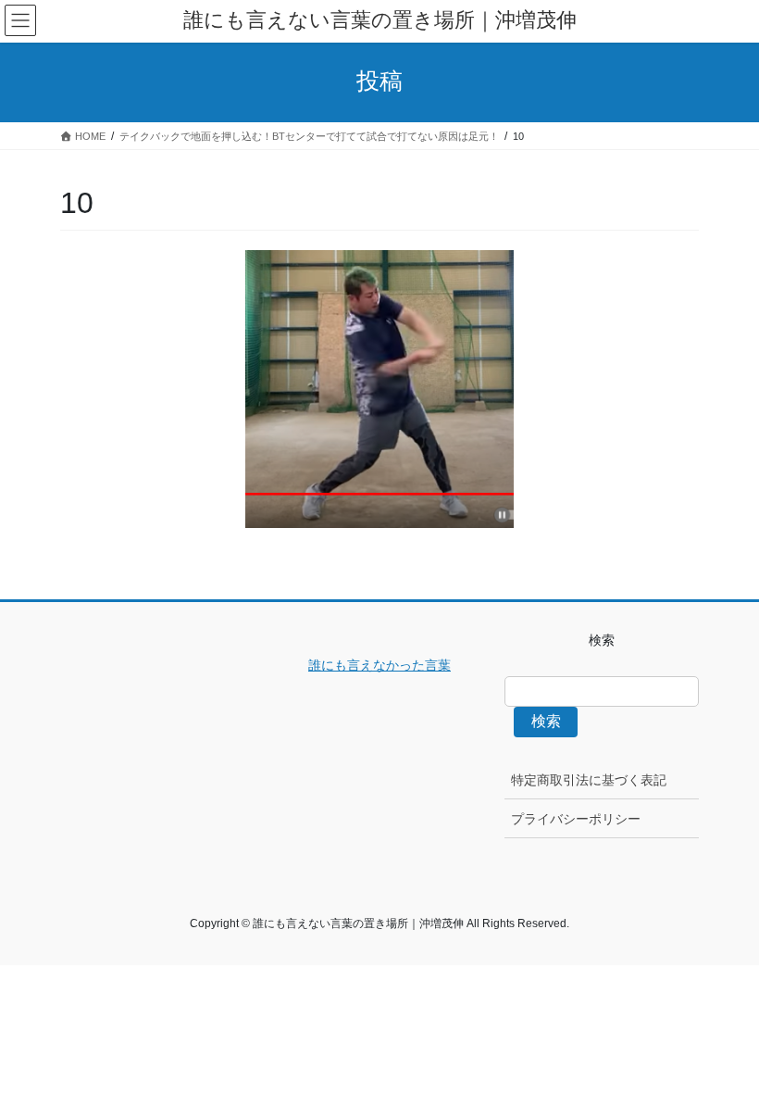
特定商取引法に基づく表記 (588, 780)
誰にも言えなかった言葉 (379, 665)
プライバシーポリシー (576, 818)
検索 (546, 721)
